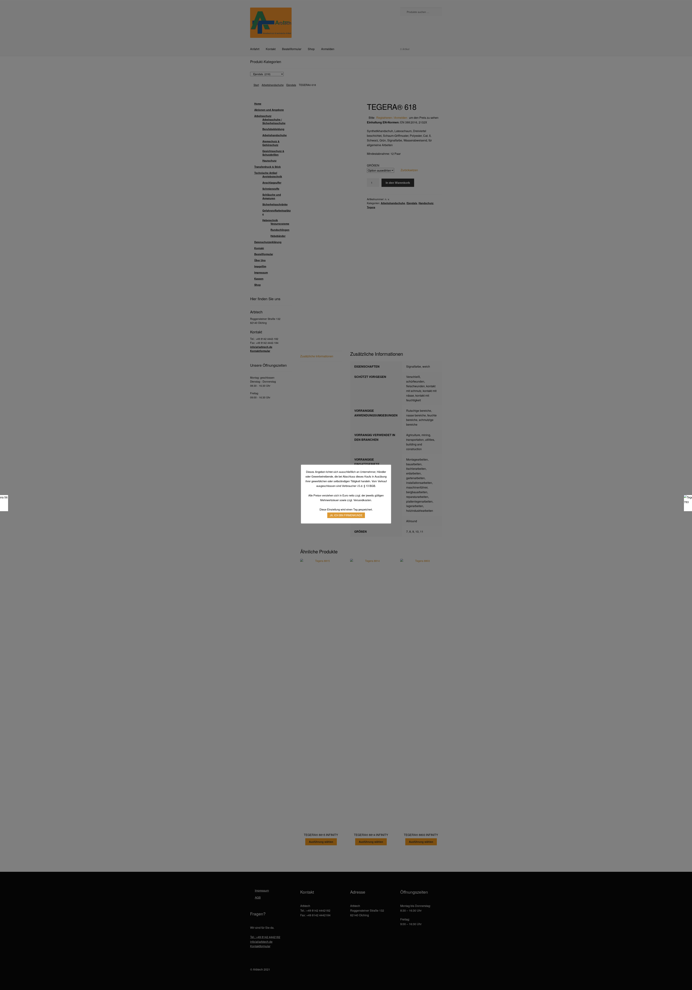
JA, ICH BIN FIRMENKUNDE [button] (346, 515)
